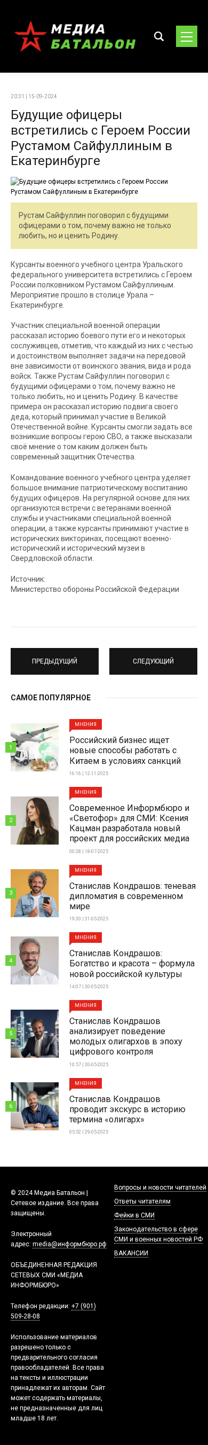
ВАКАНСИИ (131, 1253)
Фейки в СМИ (134, 1215)
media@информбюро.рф (70, 1244)
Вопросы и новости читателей (160, 1187)
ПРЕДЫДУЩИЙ (55, 656)
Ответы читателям (142, 1201)
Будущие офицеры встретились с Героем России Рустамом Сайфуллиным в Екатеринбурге (100, 137)
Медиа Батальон (75, 36)
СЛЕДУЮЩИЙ (153, 656)
